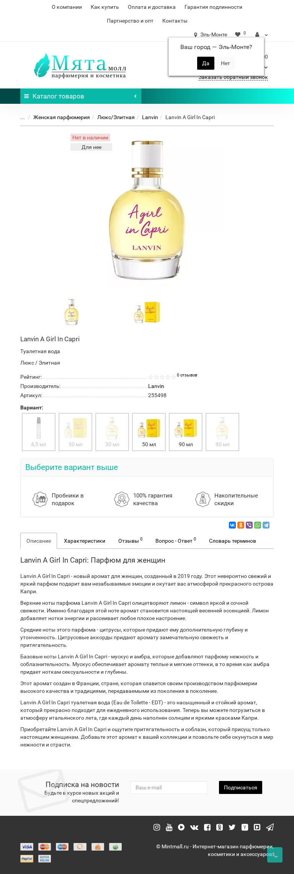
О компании (67, 7)
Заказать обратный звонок (233, 77)
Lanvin (150, 117)
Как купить (105, 7)
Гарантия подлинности (213, 7)
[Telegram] (266, 525)
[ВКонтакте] (232, 525)
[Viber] (249, 525)
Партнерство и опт (130, 21)
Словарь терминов (232, 541)
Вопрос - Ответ (175, 540)
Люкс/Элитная (116, 117)
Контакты (175, 21)
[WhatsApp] (257, 525)
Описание (38, 541)
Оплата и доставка (152, 7)
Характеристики (84, 541)
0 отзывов (187, 375)
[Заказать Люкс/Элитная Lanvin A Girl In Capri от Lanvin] (71, 312)
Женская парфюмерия (61, 117)
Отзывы (130, 540)
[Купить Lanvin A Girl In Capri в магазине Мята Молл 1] (147, 312)
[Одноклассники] (240, 525)
